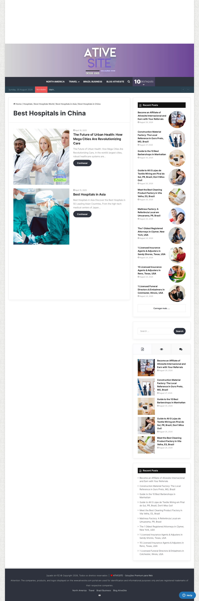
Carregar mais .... (161, 308)
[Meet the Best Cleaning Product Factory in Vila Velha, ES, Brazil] (177, 196)
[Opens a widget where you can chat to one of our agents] (187, 595)
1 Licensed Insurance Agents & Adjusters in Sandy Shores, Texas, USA (151, 250)
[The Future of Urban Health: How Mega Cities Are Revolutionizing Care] (41, 157)
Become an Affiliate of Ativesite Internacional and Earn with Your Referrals (152, 115)
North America (55, 81)
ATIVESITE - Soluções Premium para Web (133, 575)
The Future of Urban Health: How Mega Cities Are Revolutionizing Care (98, 139)
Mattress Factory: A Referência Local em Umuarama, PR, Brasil (79, 89)
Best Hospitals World (44, 104)
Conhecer (82, 163)
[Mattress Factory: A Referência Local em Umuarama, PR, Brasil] (177, 216)
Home (18, 104)
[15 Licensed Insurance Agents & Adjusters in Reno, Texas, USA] (177, 274)
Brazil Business (92, 81)
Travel (73, 81)
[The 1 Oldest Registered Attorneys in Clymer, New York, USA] (177, 235)
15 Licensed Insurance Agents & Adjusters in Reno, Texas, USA (150, 270)
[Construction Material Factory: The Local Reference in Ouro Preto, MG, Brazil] (177, 138)
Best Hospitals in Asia (66, 104)
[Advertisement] (99, 22)
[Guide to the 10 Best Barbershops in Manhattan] (177, 158)
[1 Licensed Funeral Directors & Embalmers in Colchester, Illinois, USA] (177, 293)
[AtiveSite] (99, 60)
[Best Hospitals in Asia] (41, 216)
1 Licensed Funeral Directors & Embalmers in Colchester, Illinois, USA (151, 289)
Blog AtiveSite (115, 81)
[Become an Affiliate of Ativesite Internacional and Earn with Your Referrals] (177, 119)
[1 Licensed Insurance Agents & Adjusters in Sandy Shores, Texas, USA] (177, 254)
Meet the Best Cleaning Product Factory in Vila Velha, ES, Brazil (150, 193)
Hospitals (27, 104)
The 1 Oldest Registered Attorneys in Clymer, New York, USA (151, 231)
